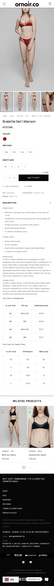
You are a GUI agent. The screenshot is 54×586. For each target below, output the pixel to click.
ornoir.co (13, 196)
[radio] (4, 139)
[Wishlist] (2, 408)
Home (5, 116)
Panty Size (8, 160)
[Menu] (4, 4)
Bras (40, 451)
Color (6, 134)
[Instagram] (23, 562)
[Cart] (50, 3)
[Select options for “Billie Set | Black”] (24, 445)
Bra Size (7, 145)
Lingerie (20, 116)
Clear (45, 172)
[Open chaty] (46, 579)
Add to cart (34, 178)
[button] (23, 467)
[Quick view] (2, 412)
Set (27, 116)
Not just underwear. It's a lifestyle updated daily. (23, 480)
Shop (12, 116)
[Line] (30, 562)
